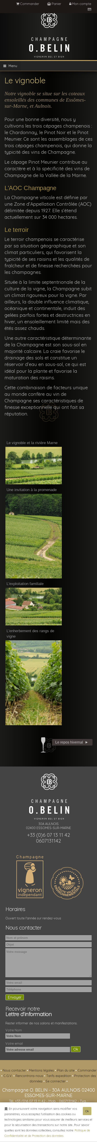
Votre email (14, 1044)
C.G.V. (8, 1076)
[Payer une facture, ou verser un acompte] (89, 9)
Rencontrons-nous (30, 1076)
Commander (29, 4)
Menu (11, 66)
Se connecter (56, 1081)
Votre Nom (13, 1030)
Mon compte (81, 4)
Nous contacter (15, 1070)
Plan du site (66, 1070)
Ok (87, 1111)
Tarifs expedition (59, 1076)
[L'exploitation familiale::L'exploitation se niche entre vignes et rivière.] (33, 606)
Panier (56, 4)
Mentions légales (42, 1070)
